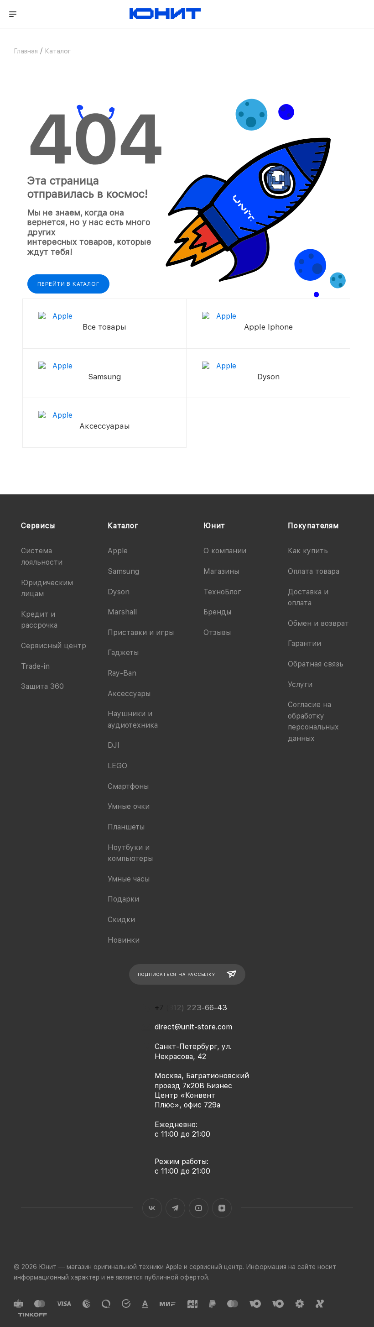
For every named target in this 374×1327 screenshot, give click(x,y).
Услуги (300, 684)
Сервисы (38, 525)
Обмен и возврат (318, 623)
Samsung (123, 571)
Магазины (221, 571)
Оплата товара (313, 571)
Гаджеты (123, 652)
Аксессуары (129, 693)
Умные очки (129, 806)
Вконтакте (152, 1208)
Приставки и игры (141, 632)
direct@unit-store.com (193, 1027)
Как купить (308, 550)
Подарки (123, 899)
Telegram (175, 1208)
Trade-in (35, 666)
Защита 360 (42, 686)
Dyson (119, 591)
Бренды (217, 612)
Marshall (122, 612)
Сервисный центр (53, 645)
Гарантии (304, 643)
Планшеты (126, 827)
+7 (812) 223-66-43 (191, 1008)
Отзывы (217, 632)
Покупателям (313, 525)
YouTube (198, 1208)
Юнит (214, 525)
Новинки (124, 940)
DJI (113, 745)
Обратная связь (315, 664)
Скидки (121, 919)
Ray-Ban (122, 673)
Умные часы (129, 879)
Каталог (123, 525)
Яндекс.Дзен (222, 1208)
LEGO (117, 765)
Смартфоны (128, 786)
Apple (118, 550)
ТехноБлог (222, 591)
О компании (224, 550)
